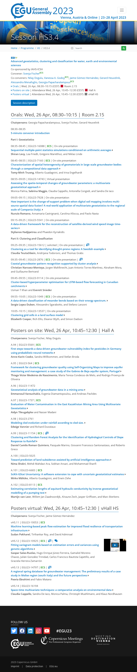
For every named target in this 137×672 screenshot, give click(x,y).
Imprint (15, 666)
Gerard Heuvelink (110, 78)
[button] (72, 48)
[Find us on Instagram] (38, 631)
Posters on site (21, 90)
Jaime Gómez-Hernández (84, 78)
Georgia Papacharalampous (56, 82)
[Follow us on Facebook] (22, 631)
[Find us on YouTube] (47, 631)
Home (14, 48)
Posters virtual (21, 94)
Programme (27, 48)
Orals (16, 86)
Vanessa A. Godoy (56, 78)
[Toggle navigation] (121, 10)
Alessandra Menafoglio (24, 82)
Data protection (34, 666)
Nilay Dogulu (35, 78)
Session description (24, 102)
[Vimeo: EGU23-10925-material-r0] (115, 545)
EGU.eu (53, 666)
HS (38, 48)
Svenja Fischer (33, 73)
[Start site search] (123, 48)
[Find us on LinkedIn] (30, 631)
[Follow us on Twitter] (14, 631)
